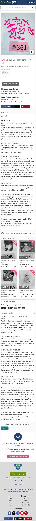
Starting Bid (5, 69)
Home (5, 428)
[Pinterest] (26, 513)
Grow (10, 500)
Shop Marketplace (10, 84)
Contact (10, 505)
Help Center (26, 503)
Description (5, 112)
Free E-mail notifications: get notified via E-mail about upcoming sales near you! (18, 490)
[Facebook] (9, 513)
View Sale (31, 238)
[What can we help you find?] (33, 7)
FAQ (9, 496)
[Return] (2, 7)
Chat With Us (19, 474)
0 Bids (5, 77)
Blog (9, 503)
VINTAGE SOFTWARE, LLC (22, 478)
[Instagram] (18, 513)
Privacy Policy (26, 498)
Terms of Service (26, 496)
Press (26, 500)
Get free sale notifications (18, 456)
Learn (10, 498)
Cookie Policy (26, 505)
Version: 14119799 (18, 484)
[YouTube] (22, 513)
